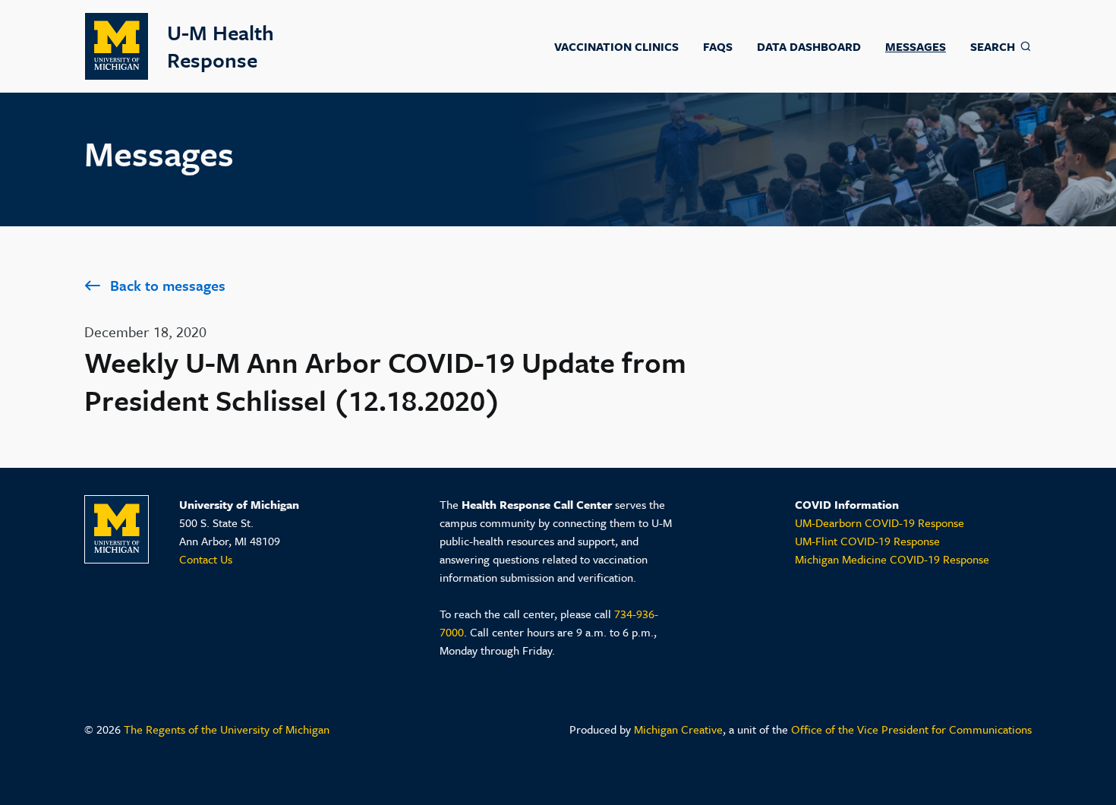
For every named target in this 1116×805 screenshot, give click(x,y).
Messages (915, 46)
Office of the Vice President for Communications (911, 729)
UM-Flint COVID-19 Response (867, 540)
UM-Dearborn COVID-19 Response (879, 522)
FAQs (718, 46)
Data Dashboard (809, 46)
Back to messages (167, 285)
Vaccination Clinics (616, 46)
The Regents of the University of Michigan (226, 729)
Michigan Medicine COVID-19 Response (892, 559)
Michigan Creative (678, 729)
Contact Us (205, 559)
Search (992, 46)
